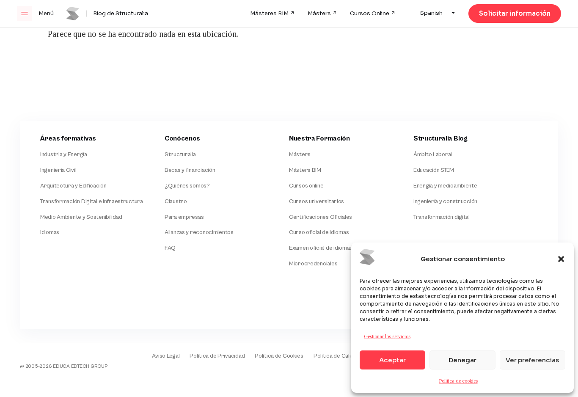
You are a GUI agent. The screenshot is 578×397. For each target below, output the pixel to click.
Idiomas (49, 232)
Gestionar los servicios (387, 336)
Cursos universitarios (316, 201)
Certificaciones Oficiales (320, 217)
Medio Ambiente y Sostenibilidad (81, 217)
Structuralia (180, 154)
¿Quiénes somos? (187, 185)
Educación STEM (433, 170)
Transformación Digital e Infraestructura (91, 201)
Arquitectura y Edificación (73, 185)
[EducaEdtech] (49, 350)
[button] (561, 259)
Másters (319, 13)
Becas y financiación (190, 170)
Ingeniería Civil (58, 170)
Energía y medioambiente (445, 185)
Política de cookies (458, 381)
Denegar (462, 360)
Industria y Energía (63, 154)
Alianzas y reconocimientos (199, 232)
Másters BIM (305, 170)
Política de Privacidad (217, 356)
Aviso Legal (165, 356)
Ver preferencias (532, 360)
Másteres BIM (269, 13)
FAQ (170, 248)
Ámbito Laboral (432, 154)
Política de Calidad (337, 356)
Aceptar (392, 360)
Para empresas (184, 217)
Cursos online (306, 185)
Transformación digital (441, 217)
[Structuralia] (64, 306)
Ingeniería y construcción (445, 201)
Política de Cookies (279, 356)
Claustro (176, 201)
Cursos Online (369, 13)
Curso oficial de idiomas (319, 232)
